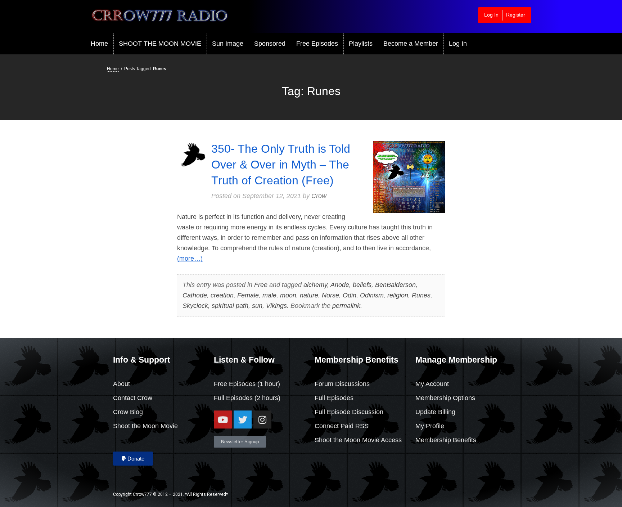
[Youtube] (223, 419)
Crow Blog (128, 412)
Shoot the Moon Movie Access (358, 440)
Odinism (372, 295)
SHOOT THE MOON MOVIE (160, 43)
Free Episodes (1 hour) (247, 383)
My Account (432, 383)
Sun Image (227, 43)
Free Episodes (317, 43)
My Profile (429, 426)
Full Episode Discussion (349, 412)
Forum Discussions (342, 383)
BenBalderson (395, 284)
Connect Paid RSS (342, 426)
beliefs (362, 284)
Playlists (361, 43)
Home (99, 43)
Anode (339, 284)
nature (309, 295)
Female (248, 295)
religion (397, 295)
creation (222, 295)
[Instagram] (262, 419)
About (121, 383)
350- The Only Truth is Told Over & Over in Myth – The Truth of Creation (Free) (280, 164)
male (269, 295)
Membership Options (445, 397)
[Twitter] (243, 419)
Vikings (276, 305)
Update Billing (435, 412)
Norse (330, 295)
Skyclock (195, 305)
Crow (318, 195)
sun (257, 305)
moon (288, 295)
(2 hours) (266, 397)
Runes (421, 295)
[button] (133, 459)
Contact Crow (132, 397)
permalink (346, 305)
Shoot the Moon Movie (145, 426)
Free (260, 284)
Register (515, 15)
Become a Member (410, 43)
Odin (349, 295)
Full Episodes (233, 397)
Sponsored (269, 43)
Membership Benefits (445, 440)
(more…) (190, 258)
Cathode (194, 295)
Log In (491, 15)
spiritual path (230, 305)
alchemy (315, 284)
